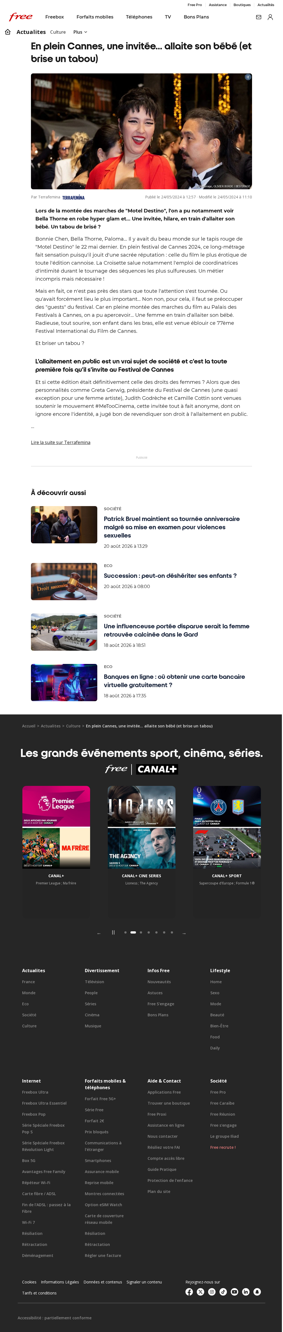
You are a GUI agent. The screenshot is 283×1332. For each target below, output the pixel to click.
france (28, 981)
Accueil (28, 726)
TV (168, 17)
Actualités (261, 5)
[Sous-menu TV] (175, 17)
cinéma (91, 1014)
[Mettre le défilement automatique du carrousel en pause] (111, 932)
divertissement (101, 970)
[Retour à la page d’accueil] (7, 32)
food (212, 1036)
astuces (153, 992)
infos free (157, 970)
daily (212, 1048)
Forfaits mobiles (95, 17)
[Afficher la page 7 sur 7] (170, 932)
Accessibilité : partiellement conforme (54, 1317)
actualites (31, 32)
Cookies (29, 1282)
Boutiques (238, 5)
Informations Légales (60, 1282)
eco (25, 1003)
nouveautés (157, 981)
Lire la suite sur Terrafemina (58, 442)
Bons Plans (196, 17)
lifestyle (217, 970)
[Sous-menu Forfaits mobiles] (117, 17)
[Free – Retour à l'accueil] (21, 17)
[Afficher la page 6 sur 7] (162, 932)
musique (92, 1025)
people (90, 992)
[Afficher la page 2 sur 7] (131, 932)
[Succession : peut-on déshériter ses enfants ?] (62, 581)
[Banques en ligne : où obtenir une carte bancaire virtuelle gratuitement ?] (62, 682)
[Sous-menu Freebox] (67, 17)
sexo (211, 992)
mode (212, 1003)
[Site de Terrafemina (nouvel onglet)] (72, 197)
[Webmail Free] (254, 17)
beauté (214, 1014)
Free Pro (191, 5)
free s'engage (159, 1003)
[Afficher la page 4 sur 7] (147, 932)
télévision (93, 981)
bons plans (156, 1014)
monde (28, 992)
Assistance (213, 5)
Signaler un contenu (144, 1282)
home (213, 981)
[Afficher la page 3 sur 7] (139, 932)
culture (73, 726)
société (29, 1014)
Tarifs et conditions (39, 1293)
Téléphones (139, 17)
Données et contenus (102, 1282)
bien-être (216, 1025)
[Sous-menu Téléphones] (156, 17)
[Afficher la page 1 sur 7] (123, 932)
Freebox (54, 17)
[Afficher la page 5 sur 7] (154, 932)
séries (89, 1003)
